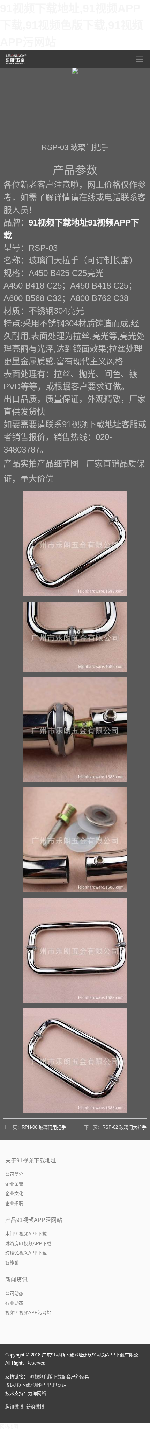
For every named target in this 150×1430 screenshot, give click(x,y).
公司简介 (14, 1174)
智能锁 (12, 1262)
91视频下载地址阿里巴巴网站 (36, 1385)
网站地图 (9, 1426)
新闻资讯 (16, 1280)
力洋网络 (37, 1393)
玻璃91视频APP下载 (26, 1253)
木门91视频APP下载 (26, 1233)
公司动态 (14, 1293)
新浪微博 (35, 1406)
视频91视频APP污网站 (28, 1312)
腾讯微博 (14, 1406)
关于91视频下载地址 (30, 1160)
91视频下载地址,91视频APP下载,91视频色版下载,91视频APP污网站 (71, 25)
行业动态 (14, 1303)
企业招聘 (14, 1203)
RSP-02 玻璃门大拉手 (124, 1127)
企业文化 (14, 1193)
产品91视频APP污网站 (33, 1220)
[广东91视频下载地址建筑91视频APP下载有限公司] (16, 59)
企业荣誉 (14, 1184)
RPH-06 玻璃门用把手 (44, 1127)
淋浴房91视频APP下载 (28, 1243)
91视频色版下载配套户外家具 (59, 1376)
